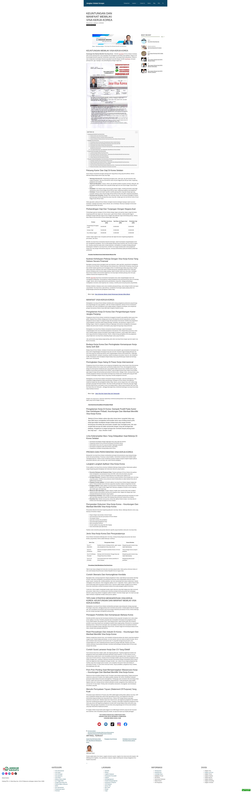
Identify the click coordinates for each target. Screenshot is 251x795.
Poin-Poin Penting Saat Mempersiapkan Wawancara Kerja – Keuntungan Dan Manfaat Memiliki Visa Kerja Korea (113, 165)
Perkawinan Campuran (110, 782)
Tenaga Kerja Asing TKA (61, 782)
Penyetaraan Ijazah (60, 789)
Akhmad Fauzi (89, 22)
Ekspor (106, 789)
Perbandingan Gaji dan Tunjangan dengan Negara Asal (101, 137)
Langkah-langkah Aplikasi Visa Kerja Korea (99, 152)
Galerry (149, 3)
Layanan (134, 3)
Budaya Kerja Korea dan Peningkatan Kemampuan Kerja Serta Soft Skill (105, 143)
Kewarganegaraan (109, 779)
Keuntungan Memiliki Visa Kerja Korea (96, 134)
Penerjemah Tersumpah (110, 775)
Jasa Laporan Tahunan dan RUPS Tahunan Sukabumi (155, 72)
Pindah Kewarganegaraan (111, 780)
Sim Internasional (59, 787)
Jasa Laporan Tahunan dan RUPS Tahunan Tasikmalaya (155, 66)
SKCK (56, 785)
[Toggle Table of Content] (135, 132)
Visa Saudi (57, 772)
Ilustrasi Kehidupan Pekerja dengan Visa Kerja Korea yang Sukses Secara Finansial (107, 138)
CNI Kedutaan (108, 784)
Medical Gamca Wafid (60, 779)
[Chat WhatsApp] (246, 790)
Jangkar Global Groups (95, 3)
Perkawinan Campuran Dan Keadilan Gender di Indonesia (100, 733)
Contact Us (142, 3)
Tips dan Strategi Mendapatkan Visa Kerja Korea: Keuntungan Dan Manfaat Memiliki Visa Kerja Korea (109, 158)
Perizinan (57, 790)
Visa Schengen (58, 774)
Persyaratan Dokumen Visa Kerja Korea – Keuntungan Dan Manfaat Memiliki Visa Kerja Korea (109, 154)
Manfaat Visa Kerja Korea (93, 140)
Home (93, 46)
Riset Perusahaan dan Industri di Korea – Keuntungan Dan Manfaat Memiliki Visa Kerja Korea (109, 162)
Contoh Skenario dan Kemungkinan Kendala (99, 157)
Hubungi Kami (158, 772)
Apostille (107, 770)
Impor (106, 790)
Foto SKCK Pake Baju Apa (153, 41)
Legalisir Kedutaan (109, 774)
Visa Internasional (59, 770)
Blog (154, 3)
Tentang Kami (127, 3)
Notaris (106, 772)
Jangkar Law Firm (209, 772)
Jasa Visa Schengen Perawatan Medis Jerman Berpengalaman (101, 732)
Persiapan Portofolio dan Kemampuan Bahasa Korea (101, 160)
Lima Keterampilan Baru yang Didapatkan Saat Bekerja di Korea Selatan (105, 149)
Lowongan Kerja (158, 774)
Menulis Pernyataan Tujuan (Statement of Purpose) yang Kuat (103, 166)
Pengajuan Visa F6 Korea (110, 739)
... (86, 763)
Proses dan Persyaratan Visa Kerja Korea (97, 151)
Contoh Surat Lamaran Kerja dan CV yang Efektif (100, 163)
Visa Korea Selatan (100, 46)
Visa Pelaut (58, 777)
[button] (163, 3)
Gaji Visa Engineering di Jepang (154, 47)
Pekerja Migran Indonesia (61, 784)
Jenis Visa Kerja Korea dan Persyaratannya (99, 155)
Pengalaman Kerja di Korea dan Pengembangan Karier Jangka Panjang (105, 142)
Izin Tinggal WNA (59, 780)
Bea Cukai (107, 787)
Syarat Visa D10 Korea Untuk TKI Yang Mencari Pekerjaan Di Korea (94, 740)
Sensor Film (108, 785)
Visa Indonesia (58, 775)
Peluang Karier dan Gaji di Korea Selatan (98, 135)
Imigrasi (107, 777)
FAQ (159, 3)
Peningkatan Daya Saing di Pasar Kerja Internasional (101, 145)
